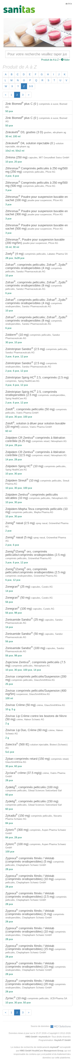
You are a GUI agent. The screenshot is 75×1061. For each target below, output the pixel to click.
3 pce (8, 190)
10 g (7, 709)
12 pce (24, 356)
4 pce (8, 175)
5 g (13, 709)
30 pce (9, 342)
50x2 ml (20, 150)
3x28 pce (19, 258)
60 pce (18, 766)
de (67, 4)
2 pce (8, 370)
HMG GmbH (31, 1037)
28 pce (9, 258)
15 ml (8, 247)
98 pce (18, 612)
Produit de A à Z (50, 59)
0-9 (31, 86)
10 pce (9, 161)
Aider (66, 59)
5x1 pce (9, 751)
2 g (7, 723)
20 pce (18, 161)
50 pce (9, 111)
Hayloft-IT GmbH (62, 1040)
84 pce (9, 823)
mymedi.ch (44, 1037)
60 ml (8, 431)
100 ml (16, 136)
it (71, 4)
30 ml (8, 136)
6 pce (16, 175)
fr (69, 4)
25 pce (9, 684)
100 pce (27, 416)
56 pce (9, 602)
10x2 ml (9, 150)
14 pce (9, 445)
